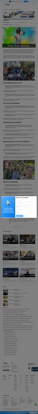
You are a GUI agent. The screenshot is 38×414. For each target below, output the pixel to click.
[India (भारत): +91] (17, 206)
